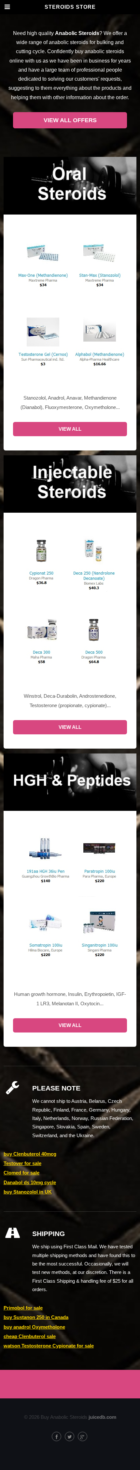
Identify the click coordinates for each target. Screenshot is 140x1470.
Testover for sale (22, 1163)
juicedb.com (102, 1417)
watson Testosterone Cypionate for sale (49, 1345)
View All (70, 429)
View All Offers (70, 120)
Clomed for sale (21, 1172)
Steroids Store (70, 7)
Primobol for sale (23, 1308)
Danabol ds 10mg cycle (30, 1182)
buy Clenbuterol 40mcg (30, 1154)
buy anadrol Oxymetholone (34, 1327)
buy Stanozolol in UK (28, 1192)
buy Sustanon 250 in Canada (36, 1317)
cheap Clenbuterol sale (30, 1336)
